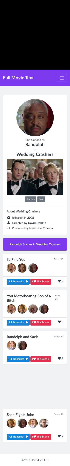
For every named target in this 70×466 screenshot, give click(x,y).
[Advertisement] (35, 35)
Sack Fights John (20, 415)
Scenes (31, 199)
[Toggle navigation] (62, 78)
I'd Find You (16, 260)
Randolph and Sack (22, 337)
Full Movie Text (18, 78)
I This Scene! (40, 281)
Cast (41, 199)
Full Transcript (16, 281)
